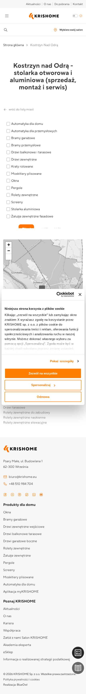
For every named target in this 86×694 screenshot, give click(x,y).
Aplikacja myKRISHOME (21, 592)
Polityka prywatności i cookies (21, 679)
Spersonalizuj (40, 385)
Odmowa (43, 396)
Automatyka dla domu (19, 584)
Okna (7, 512)
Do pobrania (61, 4)
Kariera (8, 623)
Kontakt (78, 4)
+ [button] (8, 244)
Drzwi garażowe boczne (20, 541)
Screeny (9, 570)
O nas (47, 4)
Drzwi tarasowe (14, 408)
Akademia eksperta (17, 645)
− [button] (8, 250)
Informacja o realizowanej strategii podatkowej (36, 659)
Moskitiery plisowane (18, 577)
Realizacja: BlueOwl (15, 685)
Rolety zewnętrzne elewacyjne (25, 423)
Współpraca (11, 630)
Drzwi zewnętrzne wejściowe (23, 527)
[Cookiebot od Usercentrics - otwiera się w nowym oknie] (56, 294)
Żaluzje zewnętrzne (17, 556)
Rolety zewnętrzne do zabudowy (26, 413)
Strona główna (13, 45)
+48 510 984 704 (21, 484)
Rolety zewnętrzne (16, 548)
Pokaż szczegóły (62, 361)
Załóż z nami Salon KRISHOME (25, 638)
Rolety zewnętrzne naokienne (24, 418)
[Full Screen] (9, 257)
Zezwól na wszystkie (43, 373)
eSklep (8, 652)
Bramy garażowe (15, 519)
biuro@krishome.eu (23, 477)
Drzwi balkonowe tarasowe (22, 534)
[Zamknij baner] (80, 294)
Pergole (8, 563)
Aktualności (33, 4)
